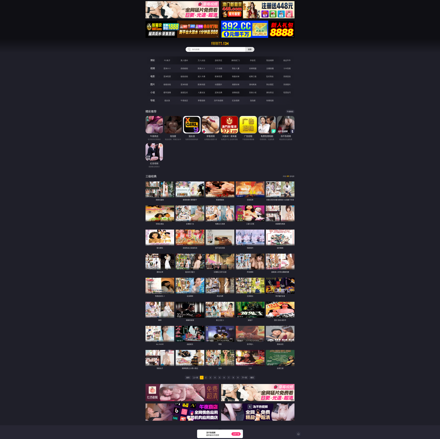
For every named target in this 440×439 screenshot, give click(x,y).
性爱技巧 (287, 92)
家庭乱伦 (184, 92)
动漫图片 (218, 84)
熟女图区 (270, 84)
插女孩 (167, 100)
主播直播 (270, 68)
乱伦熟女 (270, 76)
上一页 (195, 377)
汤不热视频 (218, 100)
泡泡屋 (253, 100)
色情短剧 (270, 100)
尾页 (252, 377)
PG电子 (167, 60)
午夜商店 (184, 100)
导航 (152, 100)
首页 (188, 377)
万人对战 (201, 60)
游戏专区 (218, 60)
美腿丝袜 (235, 84)
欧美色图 (201, 84)
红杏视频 (235, 100)
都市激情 (167, 92)
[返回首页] (298, 434)
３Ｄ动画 (218, 68)
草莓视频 (201, 100)
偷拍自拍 (184, 76)
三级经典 (151, 176)
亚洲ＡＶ (167, 68)
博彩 (152, 60)
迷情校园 (235, 92)
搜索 (250, 49)
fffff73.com (220, 43)
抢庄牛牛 (287, 60)
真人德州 (184, 60)
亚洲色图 (184, 84)
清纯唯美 (252, 84)
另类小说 (252, 92)
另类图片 (287, 84)
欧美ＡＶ (201, 68)
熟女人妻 (235, 68)
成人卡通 (201, 76)
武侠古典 (218, 92)
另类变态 (287, 76)
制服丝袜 (235, 76)
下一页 (244, 377)
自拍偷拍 (184, 68)
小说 (152, 92)
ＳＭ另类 (287, 68)
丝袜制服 (252, 68)
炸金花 (253, 60)
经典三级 (252, 76)
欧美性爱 (218, 76)
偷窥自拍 (167, 84)
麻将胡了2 (235, 60)
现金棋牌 (270, 60)
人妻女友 (201, 92)
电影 (152, 76)
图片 (152, 84)
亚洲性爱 (167, 76)
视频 (152, 68)
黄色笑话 (270, 92)
